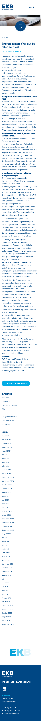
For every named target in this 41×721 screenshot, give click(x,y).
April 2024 (5, 462)
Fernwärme (6, 424)
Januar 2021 (6, 602)
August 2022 (6, 534)
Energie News (7, 413)
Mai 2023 (5, 500)
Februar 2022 (7, 556)
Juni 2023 (5, 496)
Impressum (8, 682)
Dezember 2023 (8, 477)
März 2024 (6, 466)
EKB (3, 409)
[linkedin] (4, 689)
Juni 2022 (5, 541)
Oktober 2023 (7, 485)
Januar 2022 (6, 560)
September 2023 (8, 489)
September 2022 (8, 530)
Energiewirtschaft (8, 420)
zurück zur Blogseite (16, 383)
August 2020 (6, 617)
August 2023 (6, 492)
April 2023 (5, 504)
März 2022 (6, 553)
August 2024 (6, 451)
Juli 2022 (5, 538)
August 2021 (6, 575)
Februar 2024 (7, 470)
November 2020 (8, 609)
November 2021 (7, 564)
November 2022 (8, 523)
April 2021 (5, 590)
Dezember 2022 (8, 519)
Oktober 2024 (7, 443)
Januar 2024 (6, 474)
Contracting (6, 402)
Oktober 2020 (7, 613)
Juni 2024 (5, 458)
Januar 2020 (6, 621)
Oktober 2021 (7, 568)
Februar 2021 (6, 598)
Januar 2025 (6, 440)
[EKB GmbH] (15, 7)
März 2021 (5, 594)
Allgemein (5, 398)
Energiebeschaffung (12, 52)
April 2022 (5, 549)
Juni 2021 (5, 583)
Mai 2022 (5, 545)
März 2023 (6, 507)
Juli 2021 (5, 579)
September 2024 (8, 447)
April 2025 (5, 436)
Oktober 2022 (7, 526)
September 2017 (8, 624)
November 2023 (8, 481)
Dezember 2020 (8, 605)
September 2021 (8, 572)
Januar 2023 (6, 515)
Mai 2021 (5, 587)
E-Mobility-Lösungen (9, 405)
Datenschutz (23, 682)
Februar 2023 (7, 511)
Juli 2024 (5, 455)
